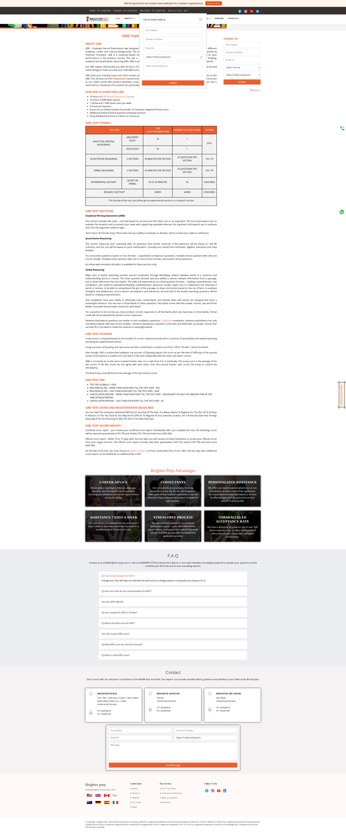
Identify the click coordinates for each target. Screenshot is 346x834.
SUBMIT (173, 82)
